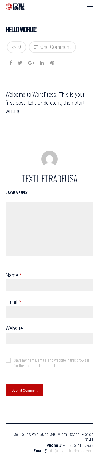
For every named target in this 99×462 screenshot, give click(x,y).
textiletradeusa (50, 178)
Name (14, 275)
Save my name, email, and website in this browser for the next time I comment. (51, 360)
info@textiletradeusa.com (71, 451)
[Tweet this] (20, 61)
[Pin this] (53, 61)
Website (14, 328)
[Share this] (11, 61)
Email (13, 302)
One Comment (55, 47)
